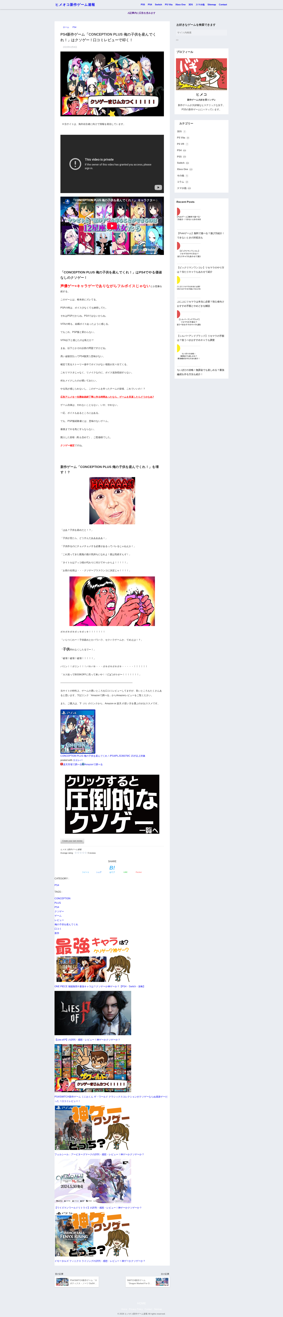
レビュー (59, 920)
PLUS (58, 903)
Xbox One (180, 4)
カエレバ (77, 760)
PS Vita (168, 4)
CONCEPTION (62, 898)
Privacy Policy (136, 1309)
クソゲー (59, 911)
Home (124, 1309)
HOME (141, 1303)
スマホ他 (200, 4)
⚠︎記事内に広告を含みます (141, 13)
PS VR (182, 144)
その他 (182, 175)
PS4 (150, 4)
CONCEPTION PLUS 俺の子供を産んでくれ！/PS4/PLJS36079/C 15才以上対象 (102, 756)
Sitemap (212, 4)
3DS (191, 4)
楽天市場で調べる (72, 764)
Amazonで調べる (94, 764)
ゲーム (58, 915)
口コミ (58, 928)
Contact (223, 4)
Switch (158, 4)
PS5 (143, 4)
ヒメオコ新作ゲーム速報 (75, 4)
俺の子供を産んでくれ (66, 924)
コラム (182, 182)
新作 (57, 933)
